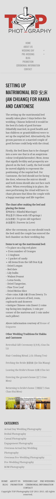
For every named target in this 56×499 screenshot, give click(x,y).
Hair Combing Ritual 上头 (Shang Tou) (26, 355)
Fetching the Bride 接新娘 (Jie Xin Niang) (28, 362)
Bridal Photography (15, 434)
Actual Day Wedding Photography (22, 429)
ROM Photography (14, 467)
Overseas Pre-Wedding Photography (24, 457)
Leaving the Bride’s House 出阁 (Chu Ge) (27, 370)
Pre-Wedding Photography (19, 462)
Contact (28, 488)
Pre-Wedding (47, 481)
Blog (5, 484)
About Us (15, 481)
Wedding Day (30, 481)
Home (4, 481)
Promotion (16, 484)
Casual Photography (15, 438)
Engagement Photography (18, 443)
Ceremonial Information (39, 484)
